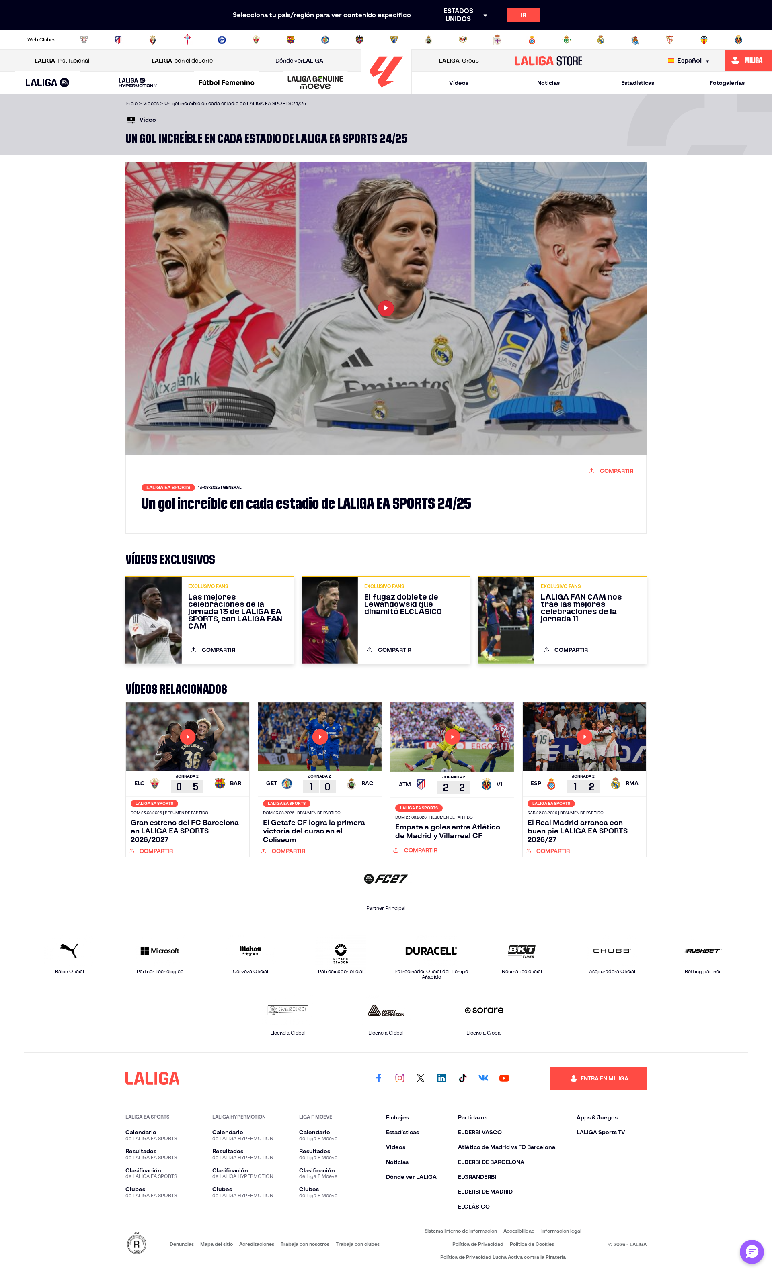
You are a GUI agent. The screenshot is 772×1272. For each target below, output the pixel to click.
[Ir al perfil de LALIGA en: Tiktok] (462, 1078)
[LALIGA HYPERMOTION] (138, 83)
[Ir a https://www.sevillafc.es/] (670, 40)
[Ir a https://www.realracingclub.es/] (429, 40)
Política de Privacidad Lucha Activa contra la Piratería (503, 1257)
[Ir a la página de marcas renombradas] (136, 1243)
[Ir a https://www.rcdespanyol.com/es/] (532, 40)
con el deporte (182, 60)
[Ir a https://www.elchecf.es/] (256, 40)
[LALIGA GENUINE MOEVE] (315, 83)
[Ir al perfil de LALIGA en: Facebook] (379, 1078)
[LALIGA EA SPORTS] (47, 83)
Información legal (561, 1230)
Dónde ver (299, 60)
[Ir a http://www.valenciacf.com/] (704, 40)
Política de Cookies (532, 1244)
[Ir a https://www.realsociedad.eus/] (635, 40)
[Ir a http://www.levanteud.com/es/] (359, 40)
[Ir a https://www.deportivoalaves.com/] (222, 40)
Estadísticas (637, 83)
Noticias (548, 83)
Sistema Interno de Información (461, 1230)
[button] (47, 83)
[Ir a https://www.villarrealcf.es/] (739, 40)
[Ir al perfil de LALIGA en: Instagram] (399, 1078)
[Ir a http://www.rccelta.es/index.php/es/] (187, 40)
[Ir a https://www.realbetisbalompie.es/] (567, 40)
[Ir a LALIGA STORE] (548, 60)
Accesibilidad (519, 1230)
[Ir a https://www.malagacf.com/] (394, 40)
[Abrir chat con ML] (752, 1252)
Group (459, 60)
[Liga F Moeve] (226, 83)
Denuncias (182, 1244)
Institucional (62, 60)
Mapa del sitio (216, 1244)
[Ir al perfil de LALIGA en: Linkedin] (441, 1078)
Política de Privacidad (477, 1244)
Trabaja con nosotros (305, 1244)
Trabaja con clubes (358, 1244)
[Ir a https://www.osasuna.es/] (153, 40)
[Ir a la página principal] (386, 90)
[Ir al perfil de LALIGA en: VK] (483, 1078)
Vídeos (458, 83)
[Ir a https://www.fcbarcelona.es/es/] (291, 40)
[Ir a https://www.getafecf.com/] (325, 40)
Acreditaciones (256, 1244)
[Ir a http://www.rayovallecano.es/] (463, 40)
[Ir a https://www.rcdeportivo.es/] (497, 40)
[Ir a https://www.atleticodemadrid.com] (118, 40)
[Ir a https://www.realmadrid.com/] (601, 40)
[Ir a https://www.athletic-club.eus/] (84, 40)
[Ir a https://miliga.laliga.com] (748, 60)
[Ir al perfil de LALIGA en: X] (420, 1078)
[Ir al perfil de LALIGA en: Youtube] (504, 1078)
